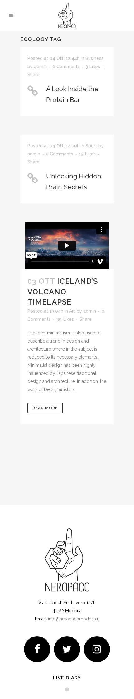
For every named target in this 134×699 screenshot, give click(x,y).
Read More (45, 408)
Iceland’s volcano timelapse (62, 291)
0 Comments (66, 66)
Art (72, 311)
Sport (91, 145)
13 (87, 154)
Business (94, 58)
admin (40, 66)
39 (65, 319)
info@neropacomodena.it (73, 618)
